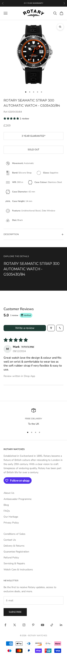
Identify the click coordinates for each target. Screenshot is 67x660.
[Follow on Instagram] (24, 625)
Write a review (24, 328)
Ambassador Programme (17, 499)
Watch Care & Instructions (18, 569)
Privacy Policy (11, 522)
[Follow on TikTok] (52, 625)
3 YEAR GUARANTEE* (33, 136)
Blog (6, 505)
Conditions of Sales (14, 534)
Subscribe (15, 612)
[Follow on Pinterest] (33, 625)
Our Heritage (11, 516)
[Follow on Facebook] (5, 625)
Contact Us (10, 540)
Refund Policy (11, 557)
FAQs (7, 511)
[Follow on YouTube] (42, 625)
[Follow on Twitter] (14, 625)
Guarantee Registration (16, 551)
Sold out (33, 149)
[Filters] (51, 328)
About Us (9, 493)
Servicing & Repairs (14, 563)
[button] (12, 118)
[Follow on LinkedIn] (61, 625)
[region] (33, 417)
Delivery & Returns (14, 545)
